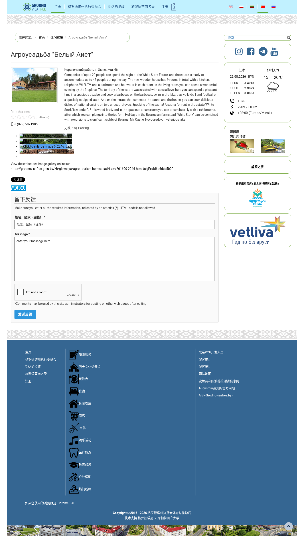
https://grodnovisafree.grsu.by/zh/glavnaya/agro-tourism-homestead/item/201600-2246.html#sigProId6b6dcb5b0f (92, 169)
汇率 (242, 70)
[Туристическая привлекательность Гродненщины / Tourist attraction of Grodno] (242, 146)
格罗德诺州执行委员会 (84, 7)
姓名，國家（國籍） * (30, 217)
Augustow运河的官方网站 (217, 388)
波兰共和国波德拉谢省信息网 (219, 381)
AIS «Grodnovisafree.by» (216, 395)
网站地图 (205, 374)
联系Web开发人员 (211, 352)
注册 (164, 7)
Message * (22, 234)
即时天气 (273, 70)
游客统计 (205, 359)
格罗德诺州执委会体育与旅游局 (169, 513)
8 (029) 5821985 (26, 124)
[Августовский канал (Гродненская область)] (273, 146)
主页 (58, 7)
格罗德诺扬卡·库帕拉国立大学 (158, 518)
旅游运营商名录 (143, 7)
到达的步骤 (116, 7)
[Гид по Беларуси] (258, 230)
